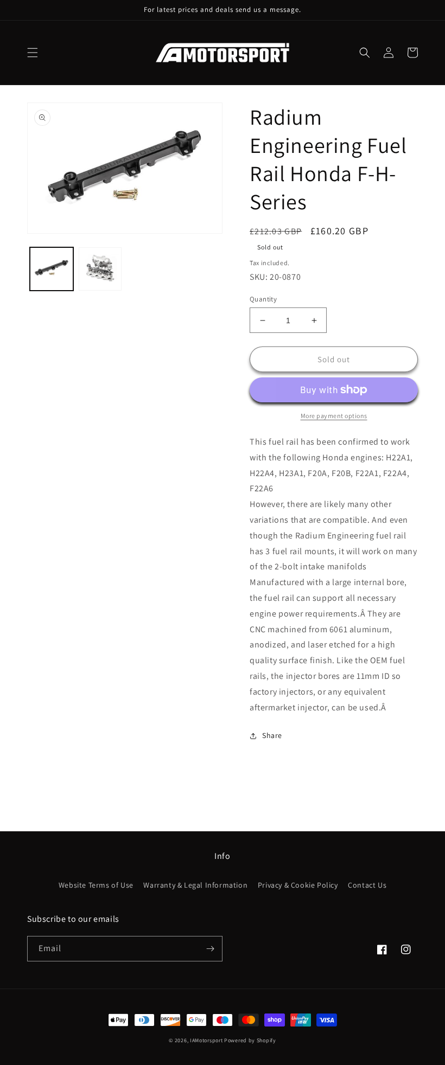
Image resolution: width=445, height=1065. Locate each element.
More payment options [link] (334, 416)
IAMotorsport (206, 1040)
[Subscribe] (210, 948)
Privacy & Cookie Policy (298, 885)
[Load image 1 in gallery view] (51, 269)
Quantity (263, 299)
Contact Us (367, 885)
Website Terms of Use (96, 885)
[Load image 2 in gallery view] (100, 269)
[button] (32, 53)
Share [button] (272, 735)
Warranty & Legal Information (195, 885)
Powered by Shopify (250, 1040)
